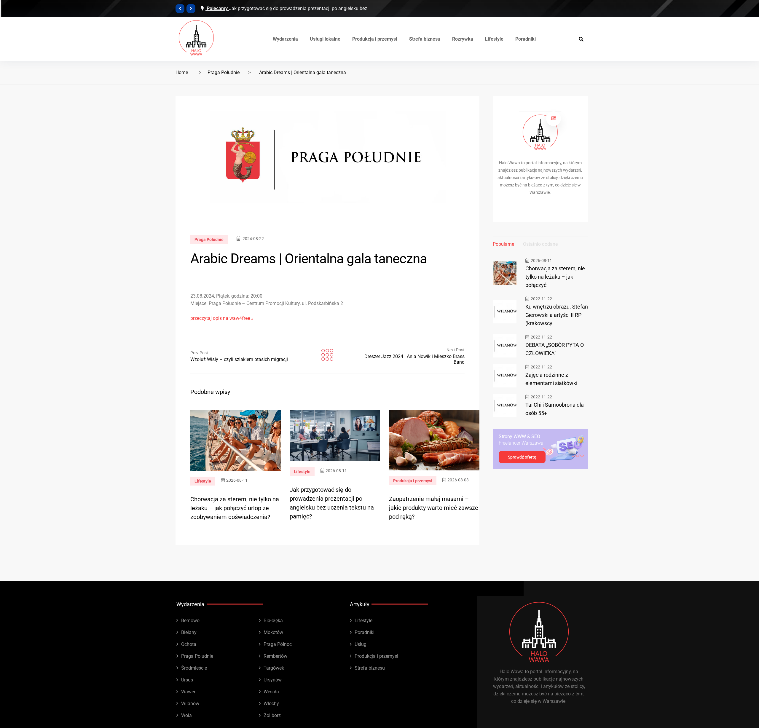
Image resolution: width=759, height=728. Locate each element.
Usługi (361, 644)
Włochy (271, 703)
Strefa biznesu (424, 39)
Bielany (189, 632)
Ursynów (273, 680)
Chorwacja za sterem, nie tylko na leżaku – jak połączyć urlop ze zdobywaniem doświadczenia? (234, 508)
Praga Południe (224, 72)
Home (182, 72)
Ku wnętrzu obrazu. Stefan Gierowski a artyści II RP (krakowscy (556, 315)
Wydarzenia (285, 39)
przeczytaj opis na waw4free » (221, 318)
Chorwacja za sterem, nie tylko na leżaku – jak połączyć (555, 276)
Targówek (274, 668)
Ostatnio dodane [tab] (540, 244)
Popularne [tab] (503, 244)
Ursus (187, 680)
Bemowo (190, 620)
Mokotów (273, 632)
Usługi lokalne (325, 39)
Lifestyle (494, 39)
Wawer (188, 692)
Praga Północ (278, 644)
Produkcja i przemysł (374, 39)
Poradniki (525, 39)
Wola (186, 715)
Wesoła (271, 692)
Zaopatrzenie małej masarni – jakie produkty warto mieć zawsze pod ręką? (433, 507)
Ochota (188, 644)
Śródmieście (194, 668)
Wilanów (190, 703)
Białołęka (273, 620)
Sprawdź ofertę (522, 457)
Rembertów (275, 656)
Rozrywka (462, 39)
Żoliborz (272, 715)
